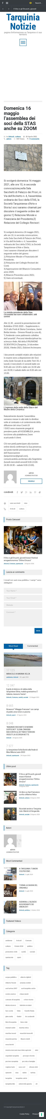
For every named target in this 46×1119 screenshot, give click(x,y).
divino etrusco (10, 1005)
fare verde (9, 1011)
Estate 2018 (19, 946)
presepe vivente (29, 1056)
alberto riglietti (25, 977)
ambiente (9, 677)
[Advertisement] (23, 70)
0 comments (34, 139)
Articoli (11, 137)
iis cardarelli (29, 1016)
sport (14, 715)
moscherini (9, 1045)
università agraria (25, 1084)
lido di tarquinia (10, 1022)
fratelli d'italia (29, 1011)
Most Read (13, 646)
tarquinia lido (10, 1084)
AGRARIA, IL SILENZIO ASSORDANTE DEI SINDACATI (28, 904)
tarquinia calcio (21, 1078)
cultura (18, 137)
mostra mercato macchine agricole (18, 1050)
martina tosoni (10, 1033)
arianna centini (25, 983)
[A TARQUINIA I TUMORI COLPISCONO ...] (10, 874)
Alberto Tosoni (10, 983)
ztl (36, 1084)
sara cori (22, 1067)
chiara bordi (24, 994)
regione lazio (10, 1067)
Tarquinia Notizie (23, 22)
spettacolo (19, 563)
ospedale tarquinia (12, 1056)
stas (25, 503)
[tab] (13, 647)
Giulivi (19, 1016)
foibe (19, 1011)
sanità (21, 697)
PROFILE (31, 481)
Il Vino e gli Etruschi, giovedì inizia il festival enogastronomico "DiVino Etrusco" (25, 9)
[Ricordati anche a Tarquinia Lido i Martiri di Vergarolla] (10, 814)
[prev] (7, 551)
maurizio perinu (11, 1039)
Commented (32, 646)
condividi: (8, 492)
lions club (23, 1022)
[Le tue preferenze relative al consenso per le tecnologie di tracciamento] (41, 1114)
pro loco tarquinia (11, 1061)
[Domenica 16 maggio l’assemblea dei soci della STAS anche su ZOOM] (23, 157)
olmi (36, 1050)
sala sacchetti (15, 503)
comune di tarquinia (12, 1000)
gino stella (9, 1016)
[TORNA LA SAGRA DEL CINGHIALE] (10, 890)
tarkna (33, 1073)
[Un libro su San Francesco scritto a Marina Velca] (10, 797)
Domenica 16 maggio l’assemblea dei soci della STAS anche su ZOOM (20, 118)
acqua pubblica (10, 977)
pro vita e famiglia (28, 1061)
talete (24, 1073)
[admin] (10, 477)
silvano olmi (33, 1067)
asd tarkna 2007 (11, 988)
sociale (25, 697)
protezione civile (11, 952)
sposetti (8, 1073)
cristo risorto (28, 1000)
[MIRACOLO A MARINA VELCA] (23, 660)
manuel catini (10, 1028)
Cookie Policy (24, 1114)
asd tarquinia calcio (28, 988)
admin (8, 139)
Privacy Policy (37, 1114)
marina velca (24, 1028)
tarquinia (8, 1078)
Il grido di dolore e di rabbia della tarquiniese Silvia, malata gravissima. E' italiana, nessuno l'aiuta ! (22, 691)
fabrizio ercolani (25, 1005)
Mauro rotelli (25, 1039)
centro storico (10, 994)
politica (27, 910)
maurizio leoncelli (26, 1033)
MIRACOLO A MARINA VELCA (18, 674)
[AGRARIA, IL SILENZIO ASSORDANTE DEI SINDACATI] (10, 907)
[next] (39, 551)
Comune (12, 563)
